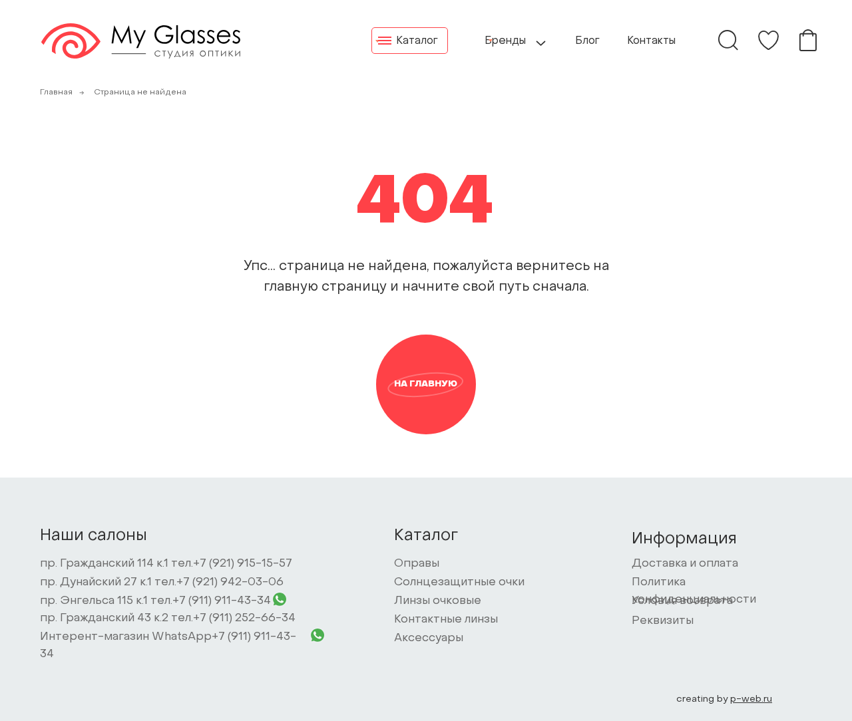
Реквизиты (663, 621)
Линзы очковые (437, 601)
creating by (724, 699)
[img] (768, 40)
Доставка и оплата (685, 564)
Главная (56, 92)
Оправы (416, 564)
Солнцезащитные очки (459, 582)
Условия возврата (682, 601)
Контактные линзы (446, 620)
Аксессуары (428, 638)
